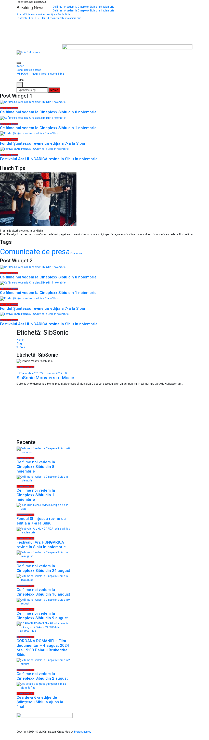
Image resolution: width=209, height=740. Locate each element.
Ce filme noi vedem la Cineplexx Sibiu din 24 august (43, 568)
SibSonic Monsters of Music (45, 377)
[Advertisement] (43, 413)
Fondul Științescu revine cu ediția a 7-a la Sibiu (44, 14)
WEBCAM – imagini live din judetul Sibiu (40, 73)
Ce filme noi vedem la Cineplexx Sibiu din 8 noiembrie (83, 6)
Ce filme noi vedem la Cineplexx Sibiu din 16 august (43, 592)
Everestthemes (82, 731)
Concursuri (77, 253)
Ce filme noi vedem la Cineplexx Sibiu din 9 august (42, 615)
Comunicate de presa (29, 70)
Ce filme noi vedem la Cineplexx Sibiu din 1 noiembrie (83, 10)
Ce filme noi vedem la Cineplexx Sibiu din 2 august (42, 676)
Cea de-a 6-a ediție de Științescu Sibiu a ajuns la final (40, 702)
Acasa (20, 66)
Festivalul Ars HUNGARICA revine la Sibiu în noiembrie (49, 18)
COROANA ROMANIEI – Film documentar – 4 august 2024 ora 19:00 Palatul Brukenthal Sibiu (43, 648)
